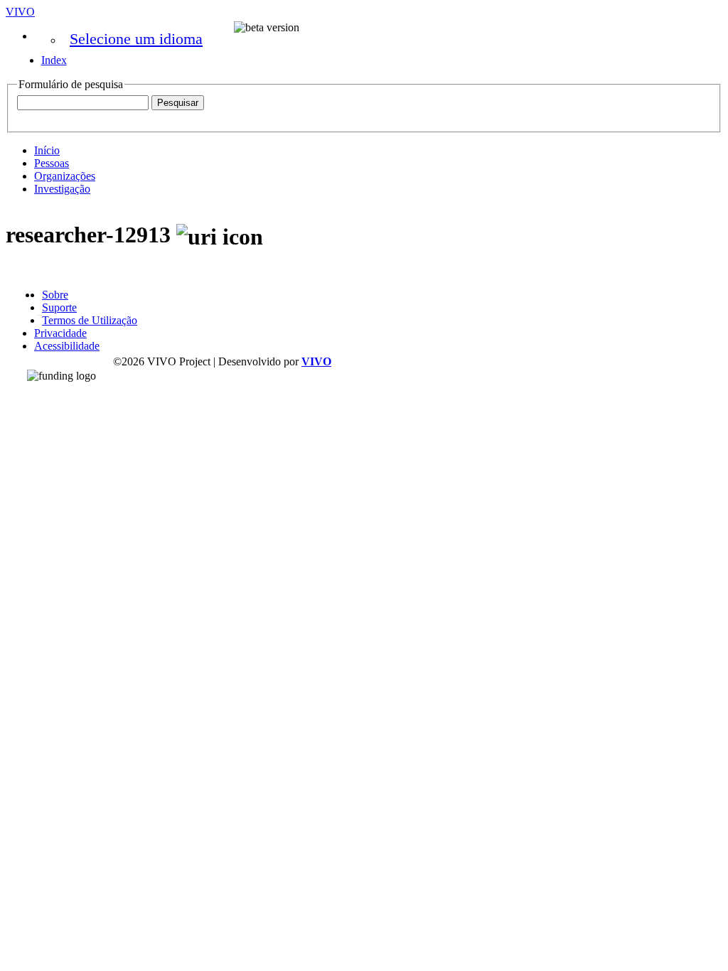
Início (47, 150)
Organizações (64, 176)
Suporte (59, 307)
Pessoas (51, 163)
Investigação (62, 189)
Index (54, 60)
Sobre (55, 295)
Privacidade (60, 333)
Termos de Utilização (89, 320)
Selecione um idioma (136, 39)
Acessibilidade (67, 346)
